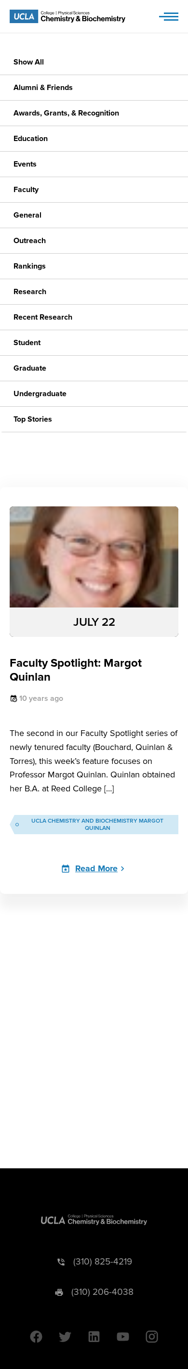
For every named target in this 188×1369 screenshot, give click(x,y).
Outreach (29, 240)
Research (29, 292)
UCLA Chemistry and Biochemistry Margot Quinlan (97, 824)
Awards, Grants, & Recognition (66, 113)
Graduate (29, 368)
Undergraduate (40, 394)
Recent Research (42, 317)
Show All (28, 62)
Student (26, 343)
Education (30, 138)
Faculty (26, 189)
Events (25, 164)
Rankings (29, 266)
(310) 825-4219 (102, 1261)
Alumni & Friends (43, 87)
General (27, 215)
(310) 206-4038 (102, 1292)
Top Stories (32, 419)
